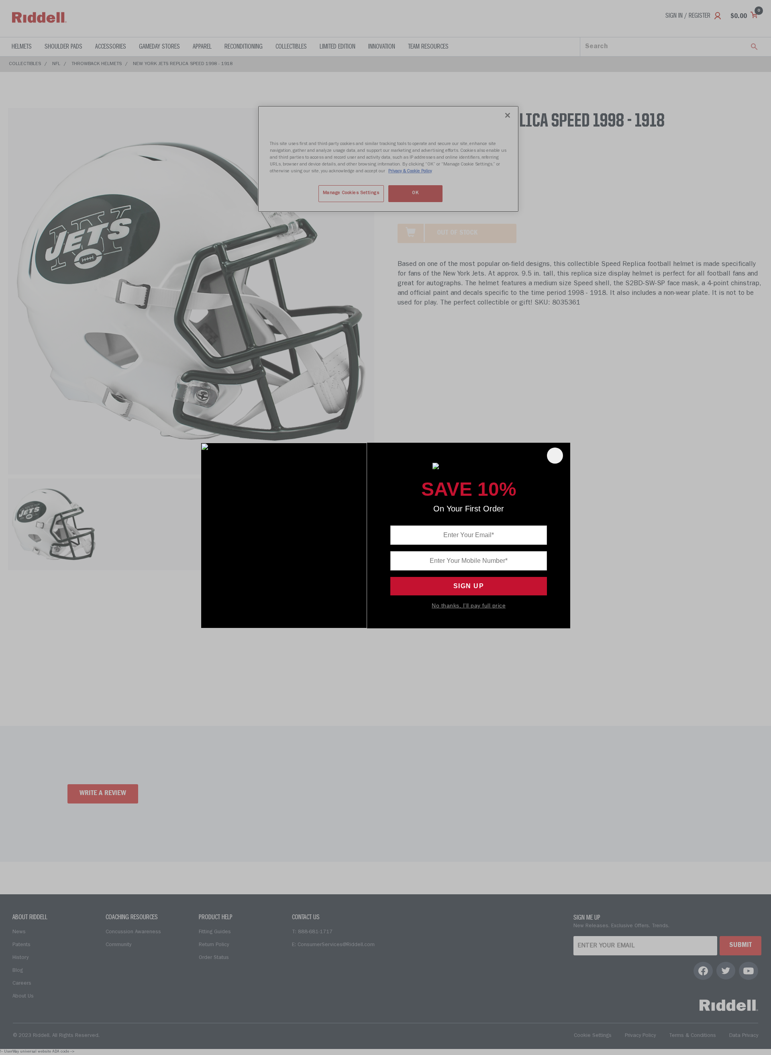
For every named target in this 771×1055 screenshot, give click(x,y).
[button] (555, 456)
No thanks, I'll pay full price (469, 605)
